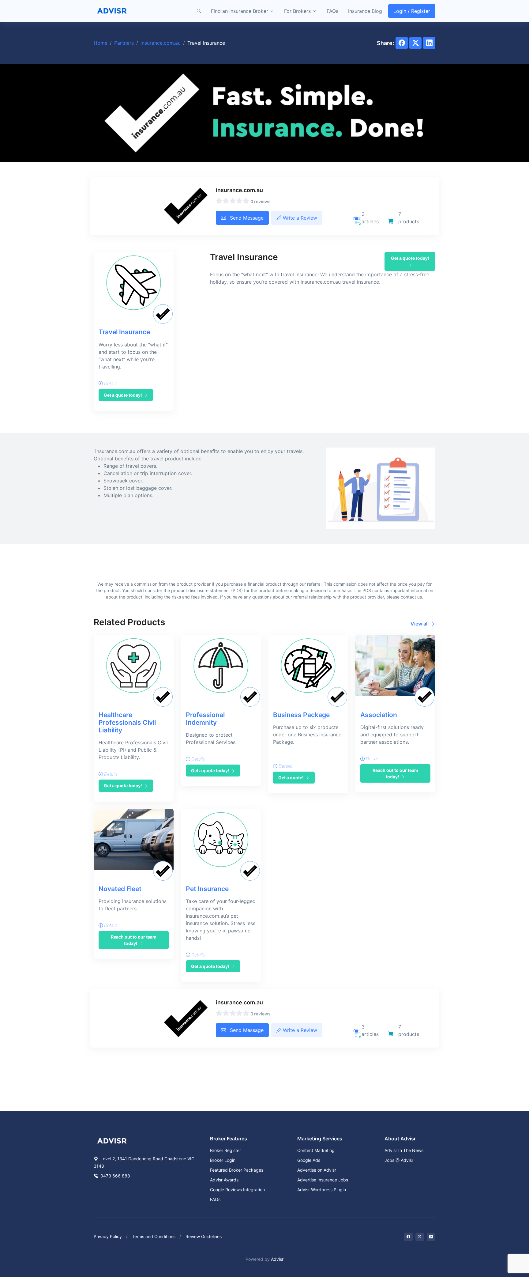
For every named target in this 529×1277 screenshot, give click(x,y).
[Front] (112, 11)
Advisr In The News (404, 1150)
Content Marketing (316, 1150)
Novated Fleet (120, 889)
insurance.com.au (161, 43)
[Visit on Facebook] (408, 1237)
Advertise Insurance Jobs (322, 1179)
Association (378, 715)
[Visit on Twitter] (419, 1237)
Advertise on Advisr (316, 1170)
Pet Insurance (207, 889)
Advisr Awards (224, 1179)
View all (420, 624)
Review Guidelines (204, 1236)
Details (110, 383)
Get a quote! (291, 777)
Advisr (277, 1259)
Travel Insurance (124, 332)
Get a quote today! (123, 395)
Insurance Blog (365, 11)
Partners (124, 43)
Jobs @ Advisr (399, 1160)
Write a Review (299, 218)
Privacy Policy (108, 1236)
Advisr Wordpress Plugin (321, 1189)
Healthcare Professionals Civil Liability (127, 722)
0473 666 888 (114, 1175)
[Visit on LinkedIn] (431, 1237)
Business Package (301, 715)
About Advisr (400, 1138)
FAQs (332, 11)
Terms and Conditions (153, 1236)
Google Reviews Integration (237, 1189)
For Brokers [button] (297, 11)
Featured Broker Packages (236, 1170)
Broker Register (225, 1150)
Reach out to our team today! (395, 773)
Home (100, 43)
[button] (199, 11)
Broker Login (222, 1160)
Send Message (246, 218)
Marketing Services (319, 1138)
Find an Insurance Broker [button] (239, 11)
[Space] (112, 1140)
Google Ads (308, 1160)
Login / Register (411, 11)
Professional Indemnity (205, 718)
